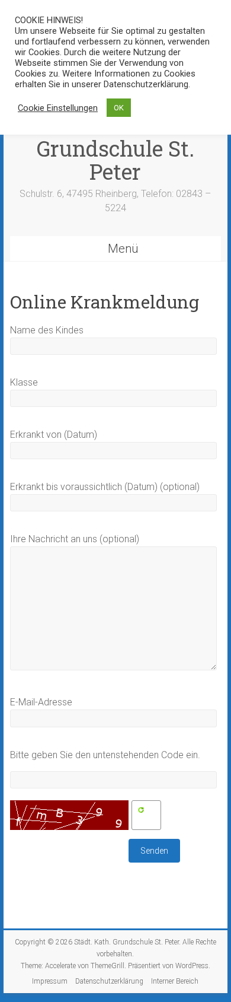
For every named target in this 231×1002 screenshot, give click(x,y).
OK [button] (119, 107)
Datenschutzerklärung (109, 981)
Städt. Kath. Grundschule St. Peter (115, 148)
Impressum (50, 981)
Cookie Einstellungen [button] (58, 108)
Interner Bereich (174, 981)
